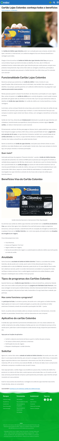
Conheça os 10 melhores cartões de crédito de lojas (25, 388)
